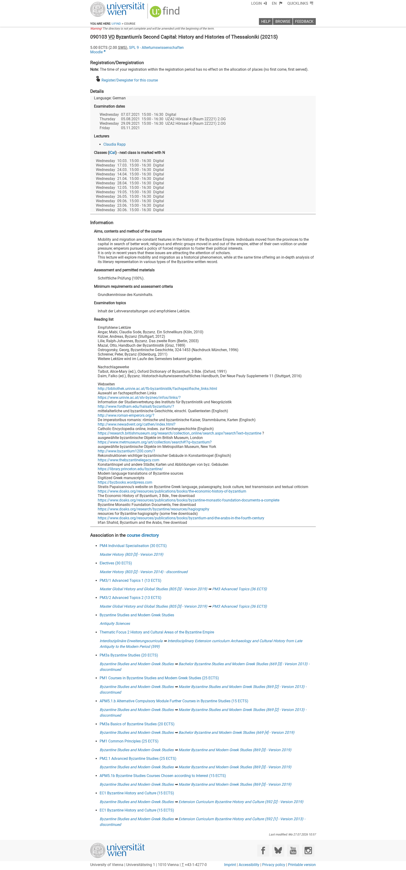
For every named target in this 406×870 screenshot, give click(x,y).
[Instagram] (308, 851)
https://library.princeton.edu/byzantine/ (130, 469)
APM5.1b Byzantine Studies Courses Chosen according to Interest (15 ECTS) (163, 775)
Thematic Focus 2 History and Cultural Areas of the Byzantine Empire (157, 632)
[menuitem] (277, 3)
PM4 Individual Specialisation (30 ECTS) (133, 546)
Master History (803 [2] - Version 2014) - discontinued (143, 572)
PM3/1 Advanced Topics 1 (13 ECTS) (130, 580)
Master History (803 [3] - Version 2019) (131, 554)
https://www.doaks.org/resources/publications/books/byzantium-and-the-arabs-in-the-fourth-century (181, 518)
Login (256, 3)
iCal (112, 152)
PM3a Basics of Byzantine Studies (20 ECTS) (137, 724)
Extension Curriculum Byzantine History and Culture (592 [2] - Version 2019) (241, 802)
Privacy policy (273, 864)
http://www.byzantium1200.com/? (126, 451)
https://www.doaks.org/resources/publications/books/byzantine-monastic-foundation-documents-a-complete (188, 500)
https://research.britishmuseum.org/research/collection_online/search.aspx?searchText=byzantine (179, 433)
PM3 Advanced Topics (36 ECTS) (239, 589)
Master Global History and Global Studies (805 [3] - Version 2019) (153, 589)
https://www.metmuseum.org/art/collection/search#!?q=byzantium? (155, 442)
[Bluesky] (278, 851)
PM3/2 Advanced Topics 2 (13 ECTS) (130, 597)
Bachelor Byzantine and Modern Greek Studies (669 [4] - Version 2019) (236, 732)
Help (265, 21)
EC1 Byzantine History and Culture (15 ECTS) (137, 793)
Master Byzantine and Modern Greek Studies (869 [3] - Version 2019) (235, 750)
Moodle (96, 52)
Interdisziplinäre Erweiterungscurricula (131, 641)
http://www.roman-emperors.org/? (126, 415)
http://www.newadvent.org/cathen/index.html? (137, 424)
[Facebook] (263, 851)
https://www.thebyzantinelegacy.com (128, 460)
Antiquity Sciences (115, 623)
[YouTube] (293, 851)
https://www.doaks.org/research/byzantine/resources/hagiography (153, 509)
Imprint (230, 864)
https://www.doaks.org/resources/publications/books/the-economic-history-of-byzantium (172, 491)
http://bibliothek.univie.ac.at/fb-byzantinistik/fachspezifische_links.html (157, 388)
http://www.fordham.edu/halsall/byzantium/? (136, 406)
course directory (143, 535)
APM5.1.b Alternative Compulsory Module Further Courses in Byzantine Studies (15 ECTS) (174, 701)
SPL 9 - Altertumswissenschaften (156, 47)
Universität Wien (106, 4)
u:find (116, 23)
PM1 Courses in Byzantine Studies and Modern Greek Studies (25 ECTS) (159, 678)
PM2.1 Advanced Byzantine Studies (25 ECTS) (138, 758)
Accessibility (249, 864)
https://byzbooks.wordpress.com (125, 482)
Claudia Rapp (114, 144)
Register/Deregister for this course (130, 80)
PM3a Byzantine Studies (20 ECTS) (129, 655)
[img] (165, 13)
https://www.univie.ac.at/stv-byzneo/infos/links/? (139, 397)
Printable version (302, 864)
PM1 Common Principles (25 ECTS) (129, 741)
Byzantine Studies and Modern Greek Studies (137, 615)
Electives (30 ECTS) (116, 563)
